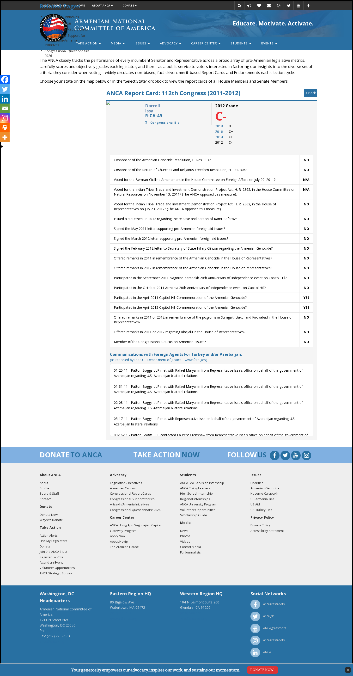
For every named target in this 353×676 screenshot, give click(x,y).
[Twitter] (5, 89)
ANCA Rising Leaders (195, 488)
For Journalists (190, 552)
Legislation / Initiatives (61, 17)
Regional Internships (195, 499)
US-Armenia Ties (262, 499)
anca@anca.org (52, 641)
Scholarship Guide (193, 515)
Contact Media (190, 547)
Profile (44, 488)
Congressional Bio (165, 122)
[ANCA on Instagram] (306, 456)
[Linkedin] (5, 99)
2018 (219, 126)
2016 (219, 131)
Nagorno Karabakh (264, 493)
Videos (185, 541)
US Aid (255, 504)
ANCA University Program (198, 504)
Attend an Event (51, 562)
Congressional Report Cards (66, 29)
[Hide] (2, 146)
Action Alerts (49, 535)
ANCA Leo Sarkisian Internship (202, 483)
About (44, 483)
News (184, 531)
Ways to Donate (51, 520)
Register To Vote (51, 557)
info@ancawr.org (193, 618)
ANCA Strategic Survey (56, 573)
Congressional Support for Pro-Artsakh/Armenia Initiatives (64, 40)
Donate (45, 546)
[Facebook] (5, 79)
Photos (185, 536)
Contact (45, 499)
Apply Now (117, 536)
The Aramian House (124, 547)
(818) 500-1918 (192, 613)
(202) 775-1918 (57, 630)
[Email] (5, 108)
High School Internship (196, 493)
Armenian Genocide (265, 488)
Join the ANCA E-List (53, 551)
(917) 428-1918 (122, 613)
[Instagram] (5, 118)
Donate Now (49, 514)
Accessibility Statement (267, 531)
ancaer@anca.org (123, 618)
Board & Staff (49, 493)
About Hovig (119, 541)
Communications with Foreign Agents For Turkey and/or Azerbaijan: (176, 357)
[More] (5, 137)
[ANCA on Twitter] (285, 456)
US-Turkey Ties (261, 510)
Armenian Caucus (58, 23)
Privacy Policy (260, 525)
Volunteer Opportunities (57, 567)
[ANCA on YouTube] (296, 456)
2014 (219, 137)
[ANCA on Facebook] (275, 456)
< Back (310, 93)
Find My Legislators (53, 541)
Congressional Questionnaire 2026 (135, 510)
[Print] (5, 127)
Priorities (256, 483)
